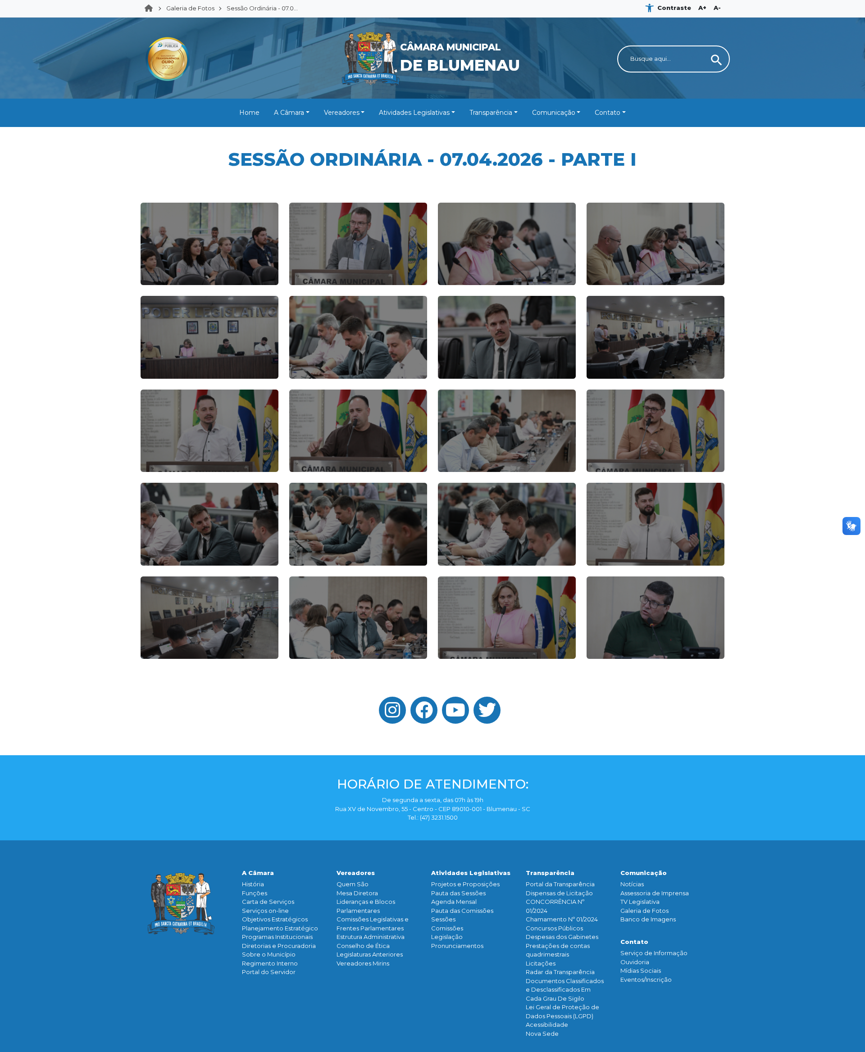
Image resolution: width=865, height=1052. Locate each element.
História (253, 884)
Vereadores (342, 113)
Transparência (490, 113)
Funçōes (254, 893)
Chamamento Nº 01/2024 (562, 919)
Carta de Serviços (268, 901)
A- (717, 7)
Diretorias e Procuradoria (279, 945)
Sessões (443, 919)
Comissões (447, 928)
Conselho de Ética (363, 945)
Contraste (674, 7)
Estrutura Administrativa (371, 936)
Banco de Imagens (648, 919)
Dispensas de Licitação (559, 893)
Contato (607, 113)
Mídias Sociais (640, 970)
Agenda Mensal (454, 901)
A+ (702, 7)
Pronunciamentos (457, 945)
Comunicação (553, 113)
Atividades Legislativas (414, 113)
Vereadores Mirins (363, 963)
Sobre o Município (269, 954)
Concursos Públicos (554, 928)
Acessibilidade (547, 1024)
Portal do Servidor (269, 971)
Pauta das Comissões (462, 910)
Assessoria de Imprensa (654, 893)
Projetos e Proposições (465, 884)
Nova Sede (542, 1033)
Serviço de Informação (653, 953)
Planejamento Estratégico (280, 928)
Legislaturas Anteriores (370, 954)
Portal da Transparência (560, 884)
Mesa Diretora (357, 893)
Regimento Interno (270, 963)
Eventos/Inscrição (646, 979)
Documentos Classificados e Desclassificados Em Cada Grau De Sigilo (565, 989)
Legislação (447, 936)
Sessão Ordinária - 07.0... (262, 8)
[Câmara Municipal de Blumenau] (432, 23)
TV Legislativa (640, 901)
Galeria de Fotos (190, 8)
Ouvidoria (634, 962)
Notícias (632, 884)
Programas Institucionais (277, 936)
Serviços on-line (265, 910)
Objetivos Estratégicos (275, 919)
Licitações (540, 963)
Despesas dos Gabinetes (562, 936)
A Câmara (289, 113)
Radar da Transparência (560, 971)
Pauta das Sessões (458, 893)
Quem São (353, 884)
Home (151, 8)
